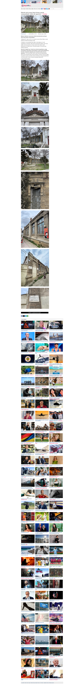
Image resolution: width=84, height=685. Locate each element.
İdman (35, 8)
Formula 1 (39, 8)
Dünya (30, 8)
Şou (37, 8)
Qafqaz (32, 8)
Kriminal (27, 8)
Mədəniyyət (23, 33)
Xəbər (22, 8)
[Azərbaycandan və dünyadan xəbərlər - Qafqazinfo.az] (26, 5)
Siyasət (24, 8)
